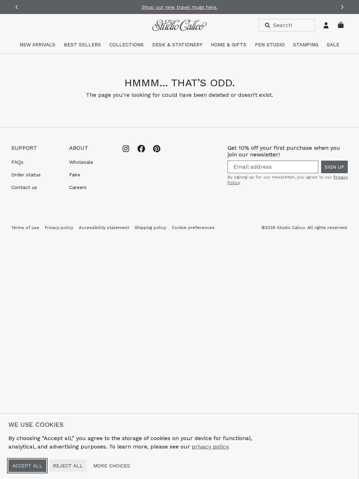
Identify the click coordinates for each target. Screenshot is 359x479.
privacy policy (210, 446)
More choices (111, 465)
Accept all (27, 465)
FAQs (17, 162)
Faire (74, 174)
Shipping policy (150, 227)
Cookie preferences (193, 227)
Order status (26, 174)
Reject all (68, 465)
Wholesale (81, 162)
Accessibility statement (104, 227)
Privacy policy (59, 227)
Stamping (305, 44)
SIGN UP (334, 167)
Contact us (24, 187)
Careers (78, 187)
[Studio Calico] (179, 25)
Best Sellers (82, 44)
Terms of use (25, 227)
